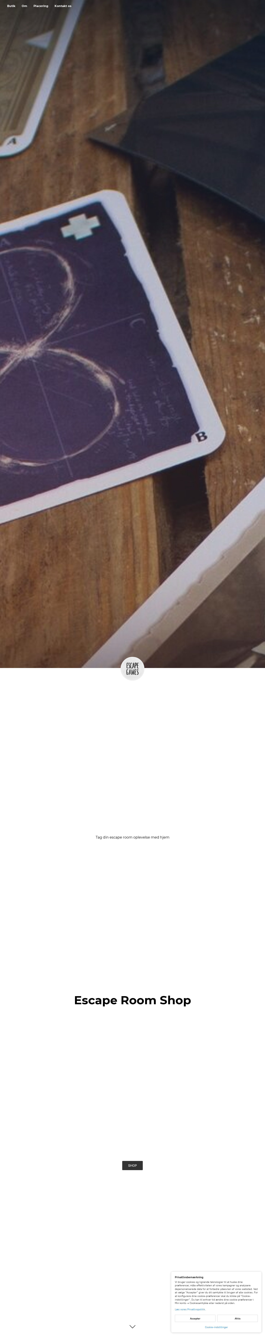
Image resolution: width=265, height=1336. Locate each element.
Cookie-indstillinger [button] (216, 1327)
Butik (11, 6)
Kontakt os (63, 6)
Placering (41, 6)
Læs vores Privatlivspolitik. (190, 1309)
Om (24, 6)
